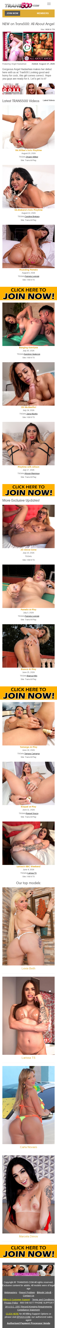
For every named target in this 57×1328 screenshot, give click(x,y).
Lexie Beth (28, 968)
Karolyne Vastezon (32, 354)
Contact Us (28, 1295)
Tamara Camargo (32, 754)
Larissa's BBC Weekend (28, 866)
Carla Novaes (28, 1147)
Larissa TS (32, 873)
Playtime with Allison (28, 467)
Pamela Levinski (32, 276)
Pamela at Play (28, 609)
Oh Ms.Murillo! (28, 407)
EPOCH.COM (23, 1317)
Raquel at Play (28, 806)
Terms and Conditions (43, 1299)
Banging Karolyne (28, 347)
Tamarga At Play (28, 747)
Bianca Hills (32, 676)
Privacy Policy (11, 1302)
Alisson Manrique (32, 473)
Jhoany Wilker (32, 157)
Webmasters (10, 1292)
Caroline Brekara (32, 216)
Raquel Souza (32, 813)
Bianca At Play (28, 669)
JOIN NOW (12, 13)
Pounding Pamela (28, 269)
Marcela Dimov (28, 1236)
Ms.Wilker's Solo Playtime (28, 150)
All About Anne (28, 549)
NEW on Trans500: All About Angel (28, 24)
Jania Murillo (32, 414)
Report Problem (27, 1292)
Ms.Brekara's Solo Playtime (28, 210)
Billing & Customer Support (16, 1299)
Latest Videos (49, 100)
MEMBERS (43, 13)
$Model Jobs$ (44, 1292)
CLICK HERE (12, 1314)
